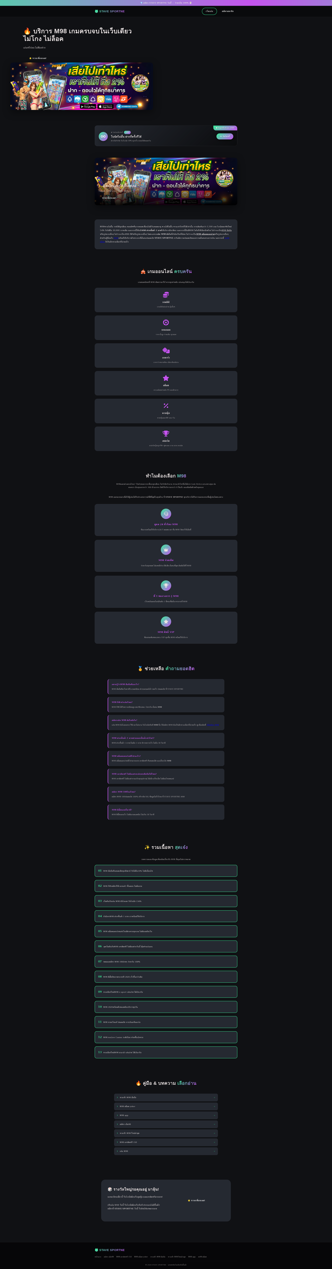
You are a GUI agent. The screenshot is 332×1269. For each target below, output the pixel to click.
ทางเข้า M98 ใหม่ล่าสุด (177, 1256)
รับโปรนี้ (226, 136)
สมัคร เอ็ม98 (109, 1256)
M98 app (192, 1256)
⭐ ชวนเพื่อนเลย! (38, 58)
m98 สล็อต (202, 1256)
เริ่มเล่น (209, 11)
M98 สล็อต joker (141, 1256)
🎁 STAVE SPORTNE (110, 11)
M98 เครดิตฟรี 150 (124, 1256)
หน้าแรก (98, 1256)
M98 (116, 238)
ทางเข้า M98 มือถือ (157, 1256)
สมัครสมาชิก (228, 11)
